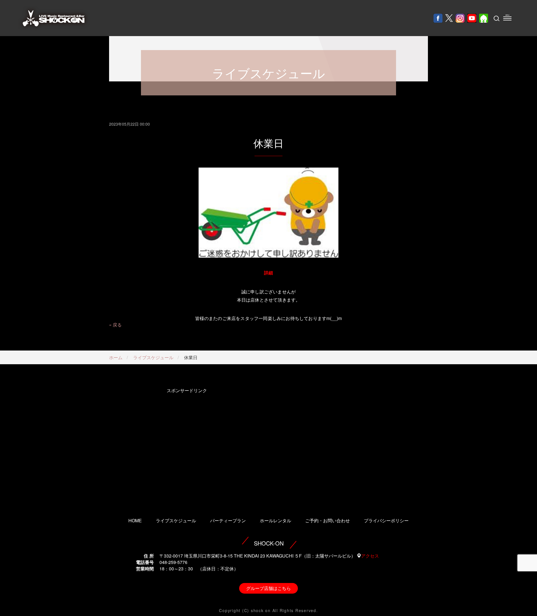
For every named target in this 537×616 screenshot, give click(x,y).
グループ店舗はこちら (268, 588)
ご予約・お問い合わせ (327, 520)
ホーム (116, 357)
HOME (135, 520)
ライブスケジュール (153, 357)
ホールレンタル (275, 520)
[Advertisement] (186, 445)
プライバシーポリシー (386, 520)
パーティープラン (228, 520)
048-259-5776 (173, 562)
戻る (117, 324)
